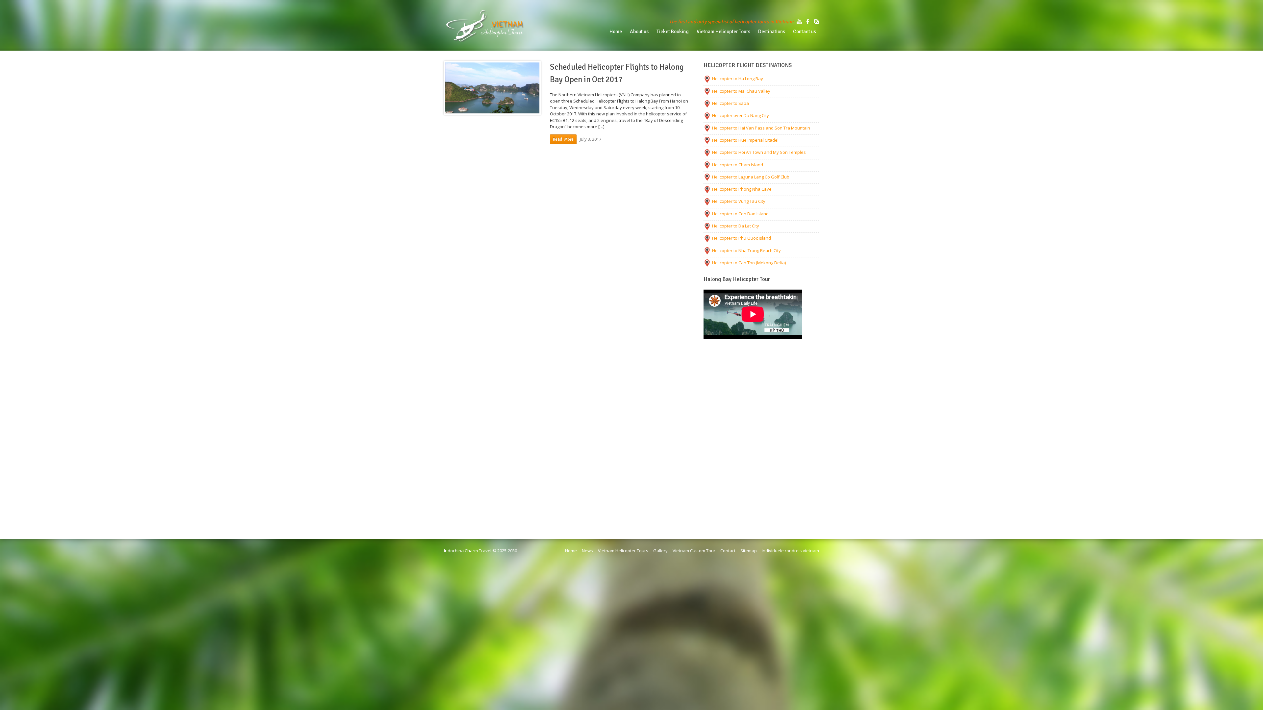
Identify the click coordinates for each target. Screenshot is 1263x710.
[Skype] (816, 21)
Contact (727, 551)
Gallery (660, 551)
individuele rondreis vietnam (790, 551)
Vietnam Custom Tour (694, 551)
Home (571, 551)
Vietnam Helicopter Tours (623, 551)
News (587, 551)
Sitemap (748, 551)
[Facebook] (807, 21)
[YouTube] (799, 21)
